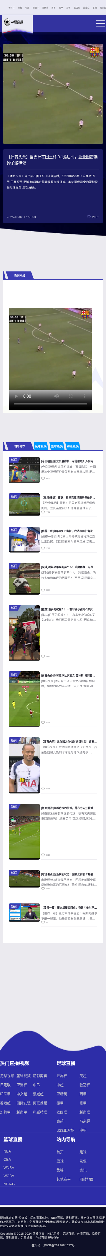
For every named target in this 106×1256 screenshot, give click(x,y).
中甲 (83, 1130)
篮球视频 (23, 1076)
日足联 (5, 1085)
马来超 (85, 1121)
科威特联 (40, 1112)
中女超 (21, 1094)
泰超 (95, 8)
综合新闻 (73, 446)
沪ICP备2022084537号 (59, 1245)
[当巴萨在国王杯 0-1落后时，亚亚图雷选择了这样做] (51, 349)
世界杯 (12, 8)
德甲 (61, 8)
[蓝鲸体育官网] (17, 27)
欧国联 (77, 8)
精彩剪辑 (40, 1076)
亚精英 (45, 8)
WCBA (9, 1176)
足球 (83, 1152)
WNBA (9, 1168)
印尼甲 (5, 1094)
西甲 (54, 8)
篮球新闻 (57, 446)
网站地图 (87, 1179)
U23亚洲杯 (65, 1130)
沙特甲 (5, 1112)
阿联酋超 (40, 1103)
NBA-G (9, 1184)
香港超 (5, 1103)
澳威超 (38, 1094)
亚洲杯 (21, 1085)
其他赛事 (64, 1179)
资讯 (83, 1170)
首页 (60, 1152)
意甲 (68, 8)
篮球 (60, 1161)
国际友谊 (23, 1103)
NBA (7, 1151)
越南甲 (21, 1112)
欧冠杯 (36, 8)
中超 (27, 8)
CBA (7, 1160)
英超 (20, 8)
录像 (83, 1161)
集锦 (60, 1170)
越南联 (86, 8)
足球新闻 (40, 446)
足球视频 (7, 1076)
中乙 (36, 1085)
